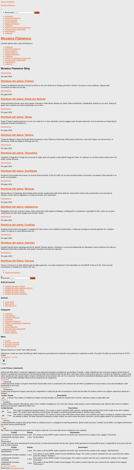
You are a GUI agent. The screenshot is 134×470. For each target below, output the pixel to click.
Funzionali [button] (5, 380)
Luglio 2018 (9, 302)
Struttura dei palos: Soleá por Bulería (23, 98)
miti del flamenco (11, 22)
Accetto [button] (14, 357)
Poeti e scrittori (10, 331)
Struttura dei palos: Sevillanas (19, 170)
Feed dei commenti (12, 344)
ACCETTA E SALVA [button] (8, 466)
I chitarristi (9, 26)
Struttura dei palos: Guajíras (18, 224)
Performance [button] (5, 387)
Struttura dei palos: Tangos (17, 134)
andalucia (8, 33)
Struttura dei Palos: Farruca (17, 260)
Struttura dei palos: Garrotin (18, 242)
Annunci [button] (4, 418)
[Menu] (2, 9)
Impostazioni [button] (6, 357)
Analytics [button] (4, 400)
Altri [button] (2, 426)
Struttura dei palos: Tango (16, 116)
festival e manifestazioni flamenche (18, 27)
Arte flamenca (10, 31)
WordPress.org (10, 346)
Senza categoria (11, 20)
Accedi (7, 341)
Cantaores (9, 16)
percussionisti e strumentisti (15, 29)
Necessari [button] (4, 439)
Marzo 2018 (9, 304)
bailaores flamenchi (12, 24)
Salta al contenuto (7, 2)
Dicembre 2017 (10, 306)
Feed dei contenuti (12, 342)
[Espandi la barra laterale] (2, 276)
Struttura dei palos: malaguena (19, 206)
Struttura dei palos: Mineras (17, 188)
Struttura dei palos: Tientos (17, 81)
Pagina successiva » (12, 272)
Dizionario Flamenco (13, 18)
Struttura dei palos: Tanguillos (19, 152)
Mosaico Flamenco (8, 5)
